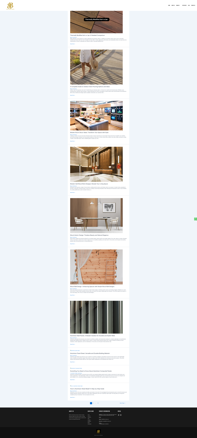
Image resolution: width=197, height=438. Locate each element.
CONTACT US (193, 5)
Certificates (184, 5)
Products (178, 5)
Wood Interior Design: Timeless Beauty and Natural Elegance (89, 235)
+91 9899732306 (101, 423)
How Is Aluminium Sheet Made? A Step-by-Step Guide (87, 389)
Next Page (122, 403)
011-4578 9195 (106, 423)
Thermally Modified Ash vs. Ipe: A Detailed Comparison (87, 35)
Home (169, 5)
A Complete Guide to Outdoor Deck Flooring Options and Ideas (90, 86)
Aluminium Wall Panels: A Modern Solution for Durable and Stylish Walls (92, 335)
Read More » (72, 43)
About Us (173, 5)
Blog (189, 5)
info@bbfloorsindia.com (105, 419)
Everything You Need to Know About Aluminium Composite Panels (91, 371)
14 (97, 403)
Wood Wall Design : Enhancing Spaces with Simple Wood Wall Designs (92, 286)
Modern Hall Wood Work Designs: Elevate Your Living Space (89, 184)
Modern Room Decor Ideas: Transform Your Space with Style (89, 132)
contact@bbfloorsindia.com (106, 421)
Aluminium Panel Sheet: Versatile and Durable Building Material (90, 353)
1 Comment (72, 373)
